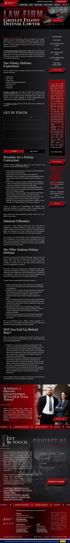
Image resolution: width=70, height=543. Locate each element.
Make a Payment (48, 5)
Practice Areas (23, 5)
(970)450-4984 (22, 532)
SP (66, 5)
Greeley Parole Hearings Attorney (57, 64)
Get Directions (21, 519)
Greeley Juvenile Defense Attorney (57, 53)
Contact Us (57, 5)
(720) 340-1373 (62, 1)
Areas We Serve (38, 5)
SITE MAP (46, 536)
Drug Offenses (57, 40)
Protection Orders (57, 37)
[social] (54, 24)
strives (42, 241)
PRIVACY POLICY (38, 536)
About (31, 5)
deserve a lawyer (11, 103)
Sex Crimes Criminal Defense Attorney (57, 58)
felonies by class (21, 164)
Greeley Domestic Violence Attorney (57, 44)
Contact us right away (10, 92)
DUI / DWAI (56, 49)
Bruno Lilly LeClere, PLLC (14, 50)
